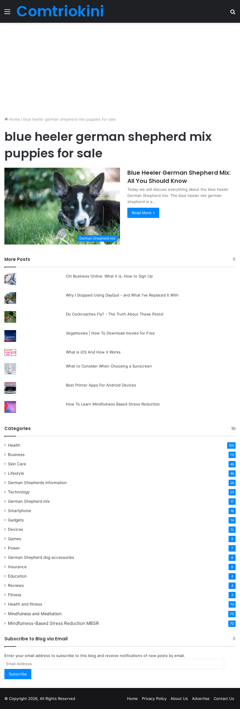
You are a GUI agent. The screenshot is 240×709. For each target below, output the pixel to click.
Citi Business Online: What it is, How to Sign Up (109, 276)
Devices (15, 529)
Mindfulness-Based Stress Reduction (53, 623)
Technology (19, 492)
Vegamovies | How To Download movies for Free (110, 333)
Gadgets (16, 520)
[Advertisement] (120, 69)
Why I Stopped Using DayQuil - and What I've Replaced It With (122, 295)
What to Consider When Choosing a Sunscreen (111, 366)
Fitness (14, 594)
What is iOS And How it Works (93, 352)
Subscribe (18, 674)
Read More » (143, 212)
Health (14, 445)
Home (14, 119)
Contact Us (224, 698)
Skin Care (17, 464)
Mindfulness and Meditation (34, 613)
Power (14, 548)
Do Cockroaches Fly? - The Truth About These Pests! (115, 314)
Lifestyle (16, 473)
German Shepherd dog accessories (41, 557)
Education (17, 576)
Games (14, 538)
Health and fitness (25, 604)
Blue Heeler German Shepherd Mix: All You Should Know (179, 177)
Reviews (16, 585)
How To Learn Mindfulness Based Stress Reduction (113, 404)
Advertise (201, 698)
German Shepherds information (37, 482)
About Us (179, 698)
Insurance (17, 566)
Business (16, 454)
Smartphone (19, 510)
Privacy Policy (154, 698)
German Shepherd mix (29, 501)
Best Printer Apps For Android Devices (101, 385)
